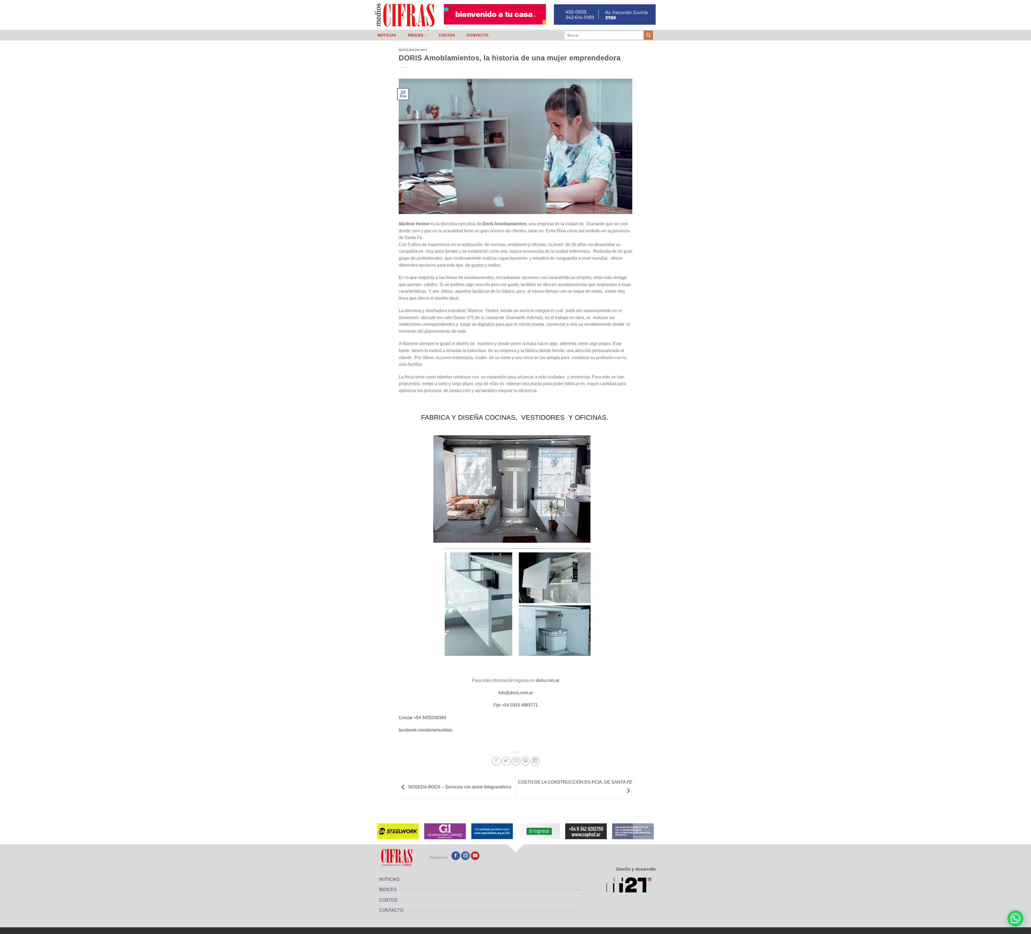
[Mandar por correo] (515, 761)
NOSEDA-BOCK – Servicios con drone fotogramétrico (459, 787)
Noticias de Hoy (413, 50)
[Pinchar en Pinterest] (525, 761)
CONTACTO (477, 35)
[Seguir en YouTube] (475, 855)
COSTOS (447, 35)
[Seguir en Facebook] (455, 855)
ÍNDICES (415, 35)
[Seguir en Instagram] (465, 855)
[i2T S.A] (631, 886)
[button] (1015, 918)
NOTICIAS (386, 35)
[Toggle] (578, 889)
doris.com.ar (547, 680)
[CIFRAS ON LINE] (405, 15)
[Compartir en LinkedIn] (535, 761)
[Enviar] (648, 35)
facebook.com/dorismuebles (425, 730)
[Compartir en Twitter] (506, 761)
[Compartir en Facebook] (496, 761)
